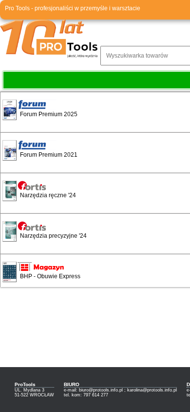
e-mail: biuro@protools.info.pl (93, 390)
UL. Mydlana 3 (29, 390)
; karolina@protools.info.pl (150, 390)
